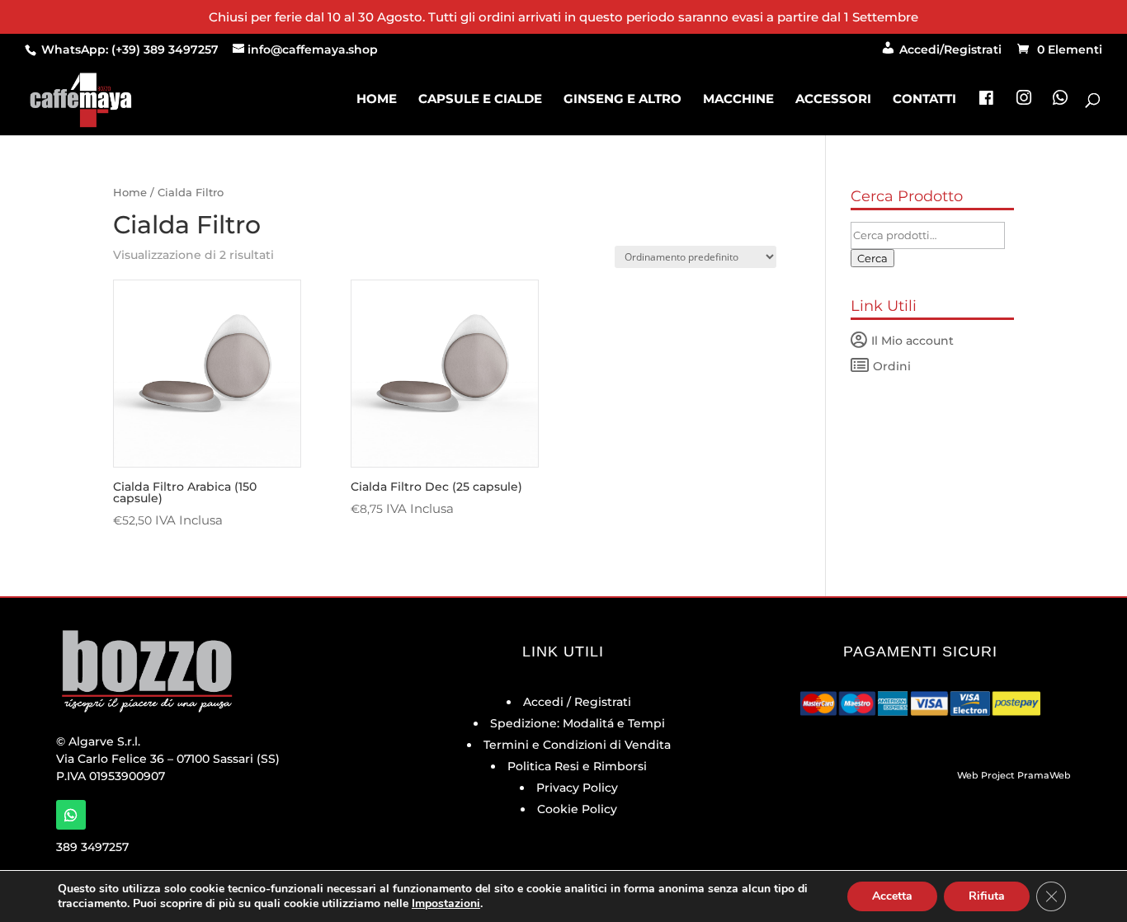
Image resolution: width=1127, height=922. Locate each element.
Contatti (924, 99)
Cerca (872, 258)
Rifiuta (987, 896)
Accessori (833, 99)
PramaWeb (1044, 775)
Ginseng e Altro (622, 99)
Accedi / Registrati (577, 701)
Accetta (892, 896)
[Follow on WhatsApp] (71, 815)
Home (376, 99)
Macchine (738, 99)
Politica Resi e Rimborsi (577, 766)
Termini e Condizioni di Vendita (577, 744)
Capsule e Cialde (480, 99)
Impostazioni (446, 903)
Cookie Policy (577, 809)
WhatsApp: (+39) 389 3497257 (128, 49)
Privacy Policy (577, 787)
